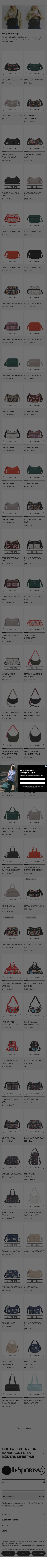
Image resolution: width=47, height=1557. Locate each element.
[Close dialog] (45, 766)
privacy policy (40, 786)
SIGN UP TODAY (32, 783)
